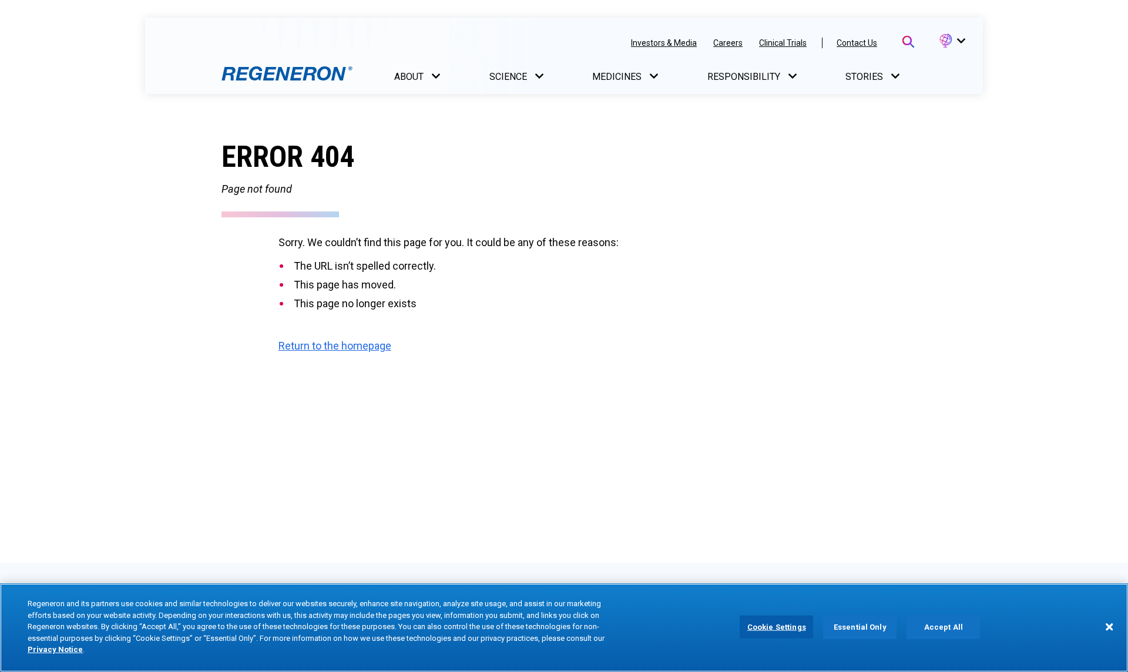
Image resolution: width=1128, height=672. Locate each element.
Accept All (943, 626)
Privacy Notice (55, 649)
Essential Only (860, 626)
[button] (951, 41)
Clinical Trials (783, 43)
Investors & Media (664, 43)
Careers (728, 43)
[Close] (1109, 627)
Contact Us (857, 43)
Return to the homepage (334, 346)
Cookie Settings (776, 626)
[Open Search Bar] (908, 41)
